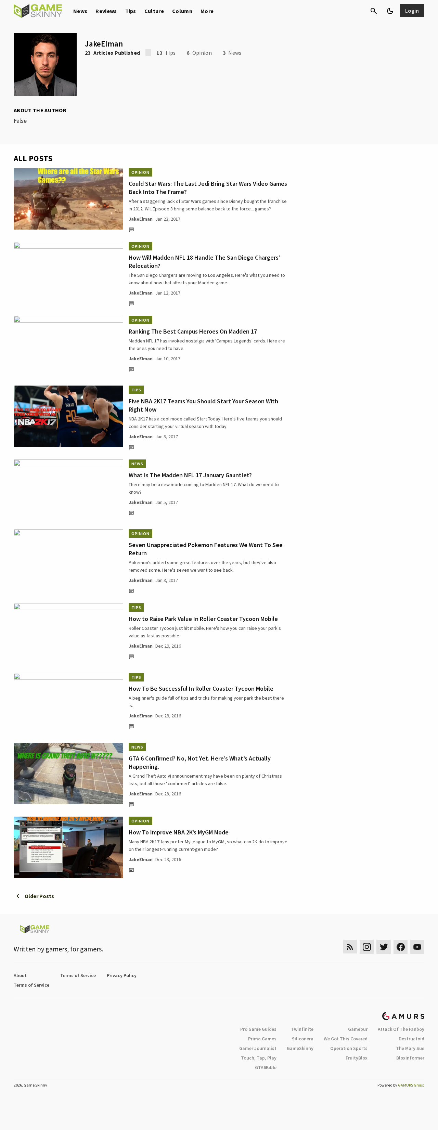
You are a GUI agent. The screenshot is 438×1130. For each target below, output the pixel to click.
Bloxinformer (410, 1058)
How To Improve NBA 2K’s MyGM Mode (179, 832)
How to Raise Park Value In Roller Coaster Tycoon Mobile (203, 619)
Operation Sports (349, 1048)
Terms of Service (78, 975)
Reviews (106, 11)
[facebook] (401, 947)
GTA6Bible (265, 1067)
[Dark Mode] (390, 11)
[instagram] (367, 947)
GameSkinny (300, 1048)
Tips (130, 11)
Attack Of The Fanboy (401, 1029)
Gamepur (358, 1029)
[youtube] (417, 947)
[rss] (350, 947)
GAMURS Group (411, 1085)
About (20, 975)
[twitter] (383, 947)
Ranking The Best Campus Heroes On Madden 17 (193, 331)
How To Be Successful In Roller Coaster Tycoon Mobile (201, 688)
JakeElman (141, 219)
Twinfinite (302, 1029)
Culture (154, 11)
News (80, 11)
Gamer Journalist (257, 1048)
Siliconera (302, 1039)
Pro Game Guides (258, 1029)
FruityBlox (357, 1058)
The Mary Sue (410, 1048)
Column (182, 11)
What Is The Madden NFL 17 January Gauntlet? (190, 475)
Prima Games (262, 1039)
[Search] (374, 11)
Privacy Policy (122, 975)
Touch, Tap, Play (258, 1058)
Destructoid (411, 1039)
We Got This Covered (346, 1039)
